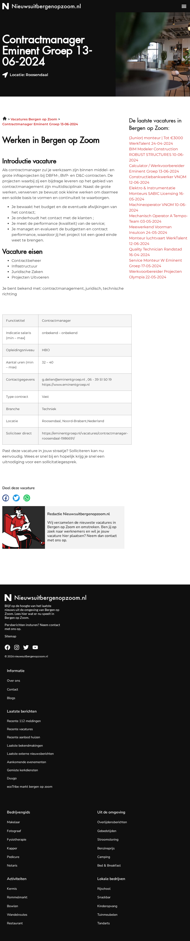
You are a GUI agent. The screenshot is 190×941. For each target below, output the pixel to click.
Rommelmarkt (17, 897)
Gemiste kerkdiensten (22, 770)
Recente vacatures (20, 729)
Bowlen (12, 906)
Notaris (12, 865)
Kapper (12, 848)
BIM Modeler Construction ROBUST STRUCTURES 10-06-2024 (156, 154)
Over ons (13, 680)
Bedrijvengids (18, 812)
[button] (184, 6)
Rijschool (104, 888)
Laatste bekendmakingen (25, 745)
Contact (12, 689)
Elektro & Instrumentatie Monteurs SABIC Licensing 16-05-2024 (156, 193)
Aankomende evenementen (26, 762)
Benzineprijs (106, 848)
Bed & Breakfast (109, 865)
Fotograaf (14, 831)
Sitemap (10, 636)
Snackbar (104, 897)
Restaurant (15, 923)
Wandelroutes (17, 914)
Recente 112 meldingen (24, 721)
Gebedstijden (106, 831)
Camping (103, 857)
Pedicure (13, 857)
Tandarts (103, 923)
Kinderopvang (107, 906)
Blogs (11, 698)
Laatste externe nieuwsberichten (30, 754)
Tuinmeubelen (107, 914)
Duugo (12, 778)
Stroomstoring (107, 839)
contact (54, 625)
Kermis (12, 888)
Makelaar (13, 822)
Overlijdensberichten (112, 822)
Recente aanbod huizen (23, 737)
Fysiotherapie (16, 839)
